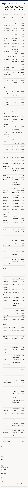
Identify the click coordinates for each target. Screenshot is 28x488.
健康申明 (2, 464)
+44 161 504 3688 (11, 0)
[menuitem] (16, 3)
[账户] (24, 3)
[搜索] (23, 3)
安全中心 (2, 465)
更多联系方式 (2, 456)
